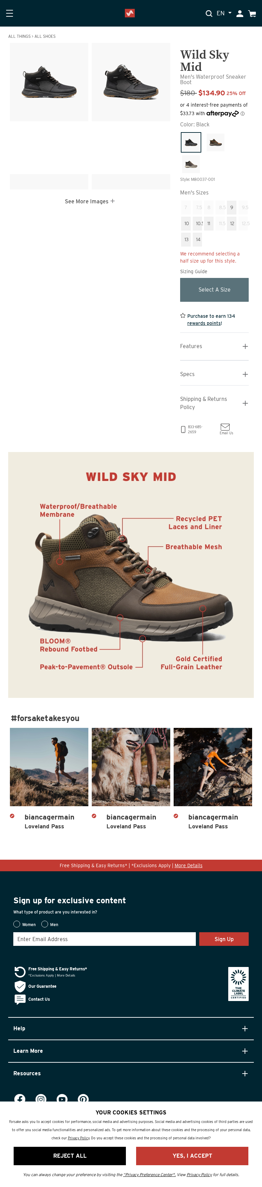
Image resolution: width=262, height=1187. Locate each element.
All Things (19, 36)
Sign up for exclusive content (69, 900)
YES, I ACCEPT (192, 1156)
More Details (189, 865)
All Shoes (45, 36)
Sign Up (224, 939)
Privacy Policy (78, 1138)
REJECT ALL (70, 1156)
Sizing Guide (193, 271)
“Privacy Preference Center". (149, 1174)
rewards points (204, 323)
